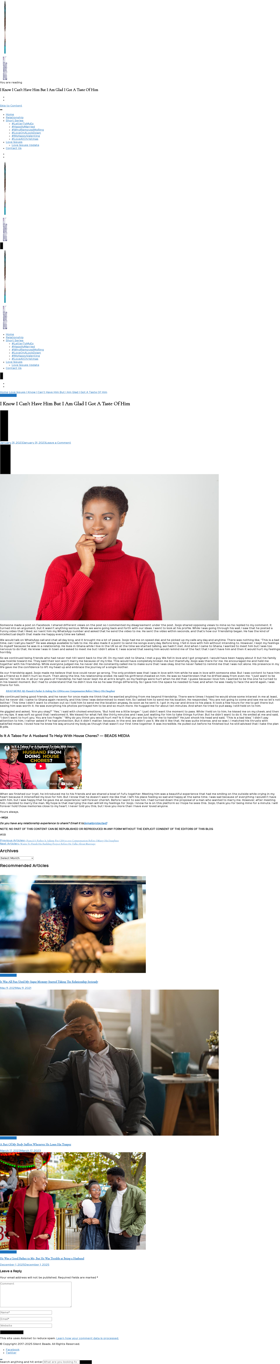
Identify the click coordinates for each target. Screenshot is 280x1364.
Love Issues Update (25, 145)
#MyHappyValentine (26, 136)
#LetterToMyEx (23, 123)
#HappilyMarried (23, 126)
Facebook (12, 1349)
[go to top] (1, 1359)
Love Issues (14, 142)
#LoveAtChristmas (25, 139)
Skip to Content (11, 105)
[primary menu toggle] (1, 109)
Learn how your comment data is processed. (87, 1338)
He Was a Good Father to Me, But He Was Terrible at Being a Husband (42, 1258)
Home (10, 114)
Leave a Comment (58, 442)
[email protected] (95, 823)
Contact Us (14, 148)
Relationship (14, 117)
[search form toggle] (1, 245)
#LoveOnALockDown (26, 132)
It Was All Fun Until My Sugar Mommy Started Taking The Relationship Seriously (49, 981)
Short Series (14, 120)
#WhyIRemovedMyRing (28, 129)
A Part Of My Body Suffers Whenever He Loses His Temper (35, 1144)
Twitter (11, 1352)
